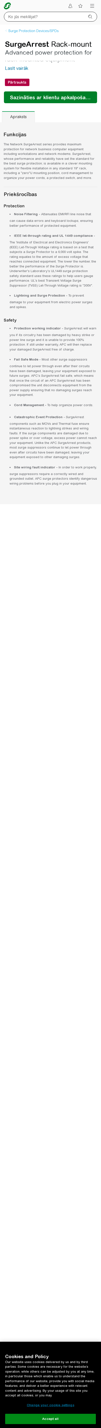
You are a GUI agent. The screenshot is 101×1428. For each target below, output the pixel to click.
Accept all (50, 1419)
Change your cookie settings (50, 1405)
